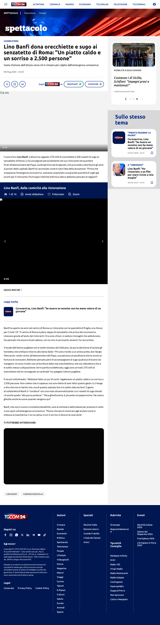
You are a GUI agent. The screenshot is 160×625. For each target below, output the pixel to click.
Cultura (60, 594)
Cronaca (61, 525)
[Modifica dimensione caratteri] (22, 84)
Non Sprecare (117, 595)
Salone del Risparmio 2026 (145, 532)
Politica (61, 538)
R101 (112, 560)
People (60, 551)
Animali (61, 607)
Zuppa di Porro (117, 590)
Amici (86, 542)
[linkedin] (27, 534)
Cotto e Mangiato (119, 599)
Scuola (60, 603)
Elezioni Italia (90, 525)
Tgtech (60, 586)
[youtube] (39, 534)
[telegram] (33, 534)
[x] (22, 534)
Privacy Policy (25, 588)
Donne (60, 564)
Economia (62, 533)
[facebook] (5, 534)
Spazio (60, 612)
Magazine (61, 568)
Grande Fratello (91, 533)
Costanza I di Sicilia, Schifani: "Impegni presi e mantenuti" (131, 81)
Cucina (60, 581)
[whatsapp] (16, 534)
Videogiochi (63, 559)
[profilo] (154, 4)
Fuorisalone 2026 (145, 538)
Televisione (62, 546)
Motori (60, 572)
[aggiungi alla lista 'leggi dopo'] (14, 84)
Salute (60, 599)
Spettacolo (62, 542)
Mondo (60, 529)
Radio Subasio (117, 577)
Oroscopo (115, 525)
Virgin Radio (116, 569)
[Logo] (18, 4)
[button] (31, 194)
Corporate (9, 588)
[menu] (5, 4)
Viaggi (60, 577)
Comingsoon (116, 582)
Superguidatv (117, 586)
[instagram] (10, 534)
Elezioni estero (91, 529)
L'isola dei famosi (92, 538)
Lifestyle (61, 555)
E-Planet (61, 590)
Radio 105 (115, 564)
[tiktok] (44, 534)
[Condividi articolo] (7, 84)
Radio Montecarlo (119, 573)
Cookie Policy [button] (42, 588)
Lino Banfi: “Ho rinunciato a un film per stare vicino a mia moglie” (140, 173)
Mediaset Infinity (118, 556)
